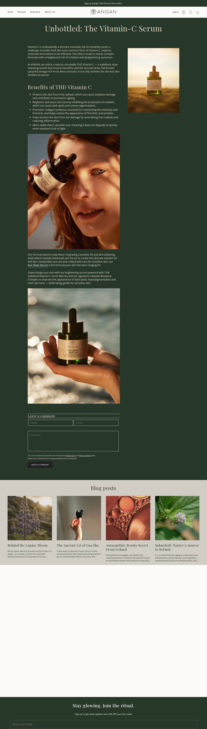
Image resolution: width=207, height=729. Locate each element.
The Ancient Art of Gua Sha (78, 545)
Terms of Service (85, 455)
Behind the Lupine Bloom (28, 545)
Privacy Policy (70, 455)
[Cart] (197, 12)
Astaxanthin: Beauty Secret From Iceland (127, 547)
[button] (10, 12)
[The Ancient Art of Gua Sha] (79, 518)
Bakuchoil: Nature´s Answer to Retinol (177, 547)
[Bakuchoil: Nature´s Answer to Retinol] (177, 518)
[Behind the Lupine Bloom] (30, 518)
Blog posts (103, 487)
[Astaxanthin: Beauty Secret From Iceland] (128, 518)
